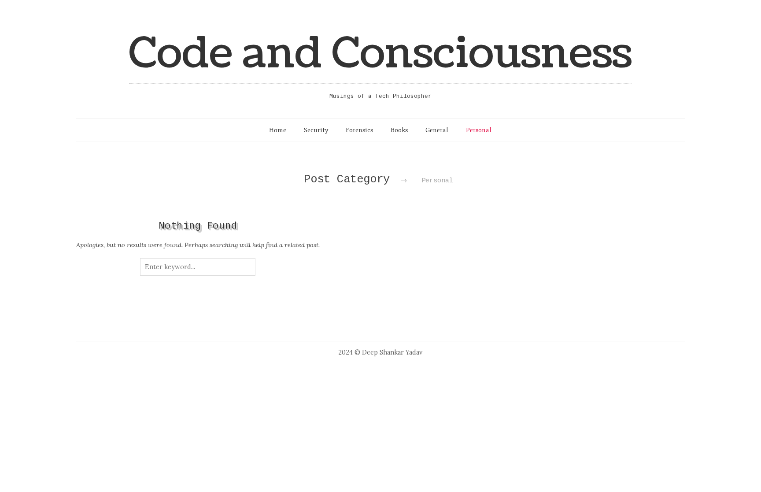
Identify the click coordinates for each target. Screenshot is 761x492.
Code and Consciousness (380, 53)
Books (399, 130)
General (436, 130)
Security (316, 130)
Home (277, 130)
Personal (478, 130)
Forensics (359, 130)
